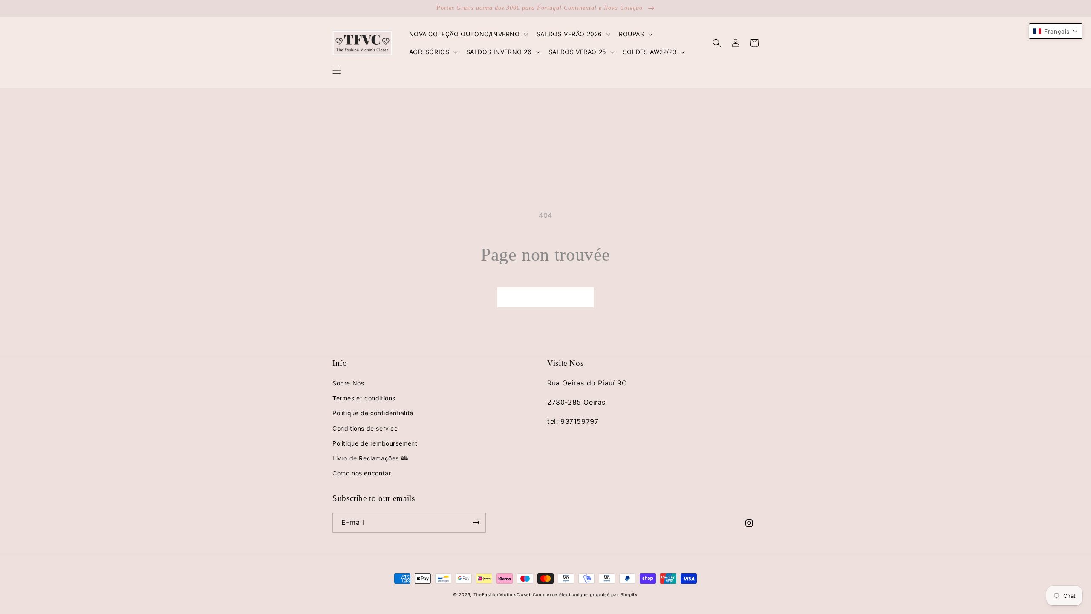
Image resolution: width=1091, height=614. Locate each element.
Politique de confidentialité (372, 413)
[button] (336, 70)
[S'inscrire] (476, 523)
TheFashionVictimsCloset (502, 594)
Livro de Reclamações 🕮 (370, 458)
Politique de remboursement (375, 443)
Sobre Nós (348, 383)
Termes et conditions (363, 398)
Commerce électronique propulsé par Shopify (585, 594)
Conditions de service (365, 428)
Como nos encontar (361, 473)
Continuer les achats (545, 297)
